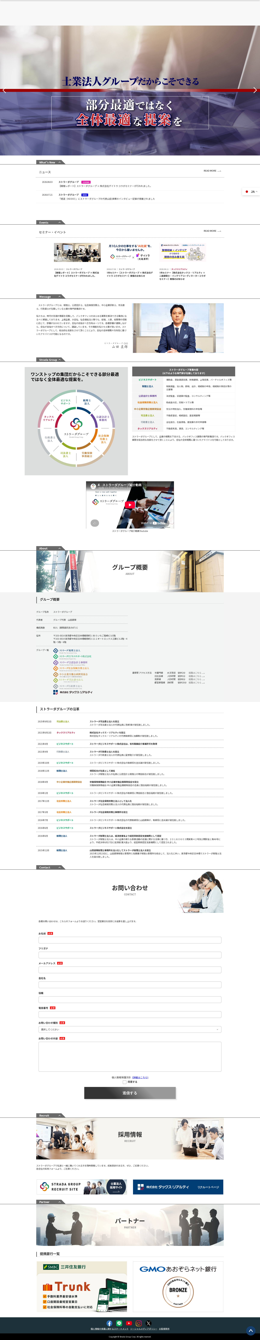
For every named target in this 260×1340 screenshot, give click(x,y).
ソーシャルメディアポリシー (143, 1328)
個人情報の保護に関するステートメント (110, 1328)
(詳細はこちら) (140, 1077)
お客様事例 (164, 1328)
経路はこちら (195, 672)
